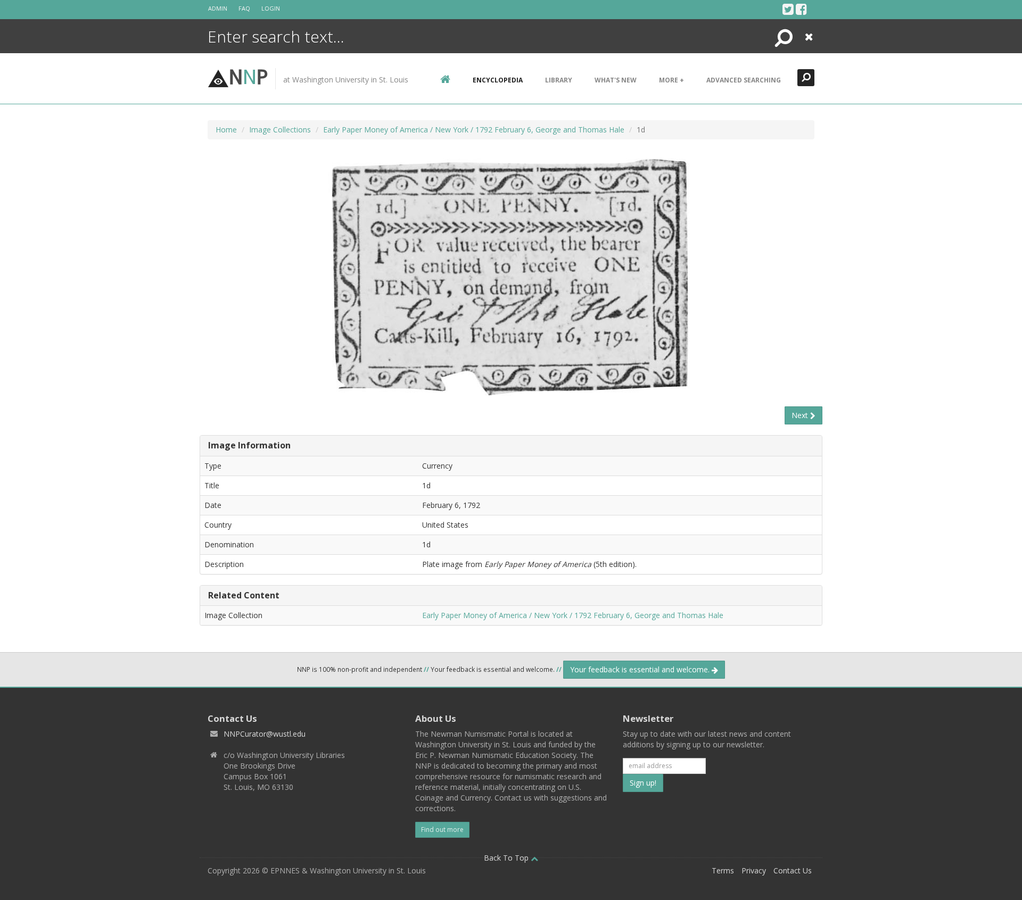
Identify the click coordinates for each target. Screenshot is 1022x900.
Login (270, 8)
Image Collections (280, 129)
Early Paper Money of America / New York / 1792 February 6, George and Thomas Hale (473, 129)
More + (671, 80)
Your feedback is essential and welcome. (641, 669)
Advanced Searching (743, 80)
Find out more (442, 829)
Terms (723, 870)
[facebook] (801, 9)
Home (226, 129)
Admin (217, 8)
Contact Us (792, 870)
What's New (616, 80)
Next (801, 415)
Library (558, 80)
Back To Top (507, 858)
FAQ (244, 8)
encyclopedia (498, 80)
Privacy (753, 870)
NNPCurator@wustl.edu (265, 734)
